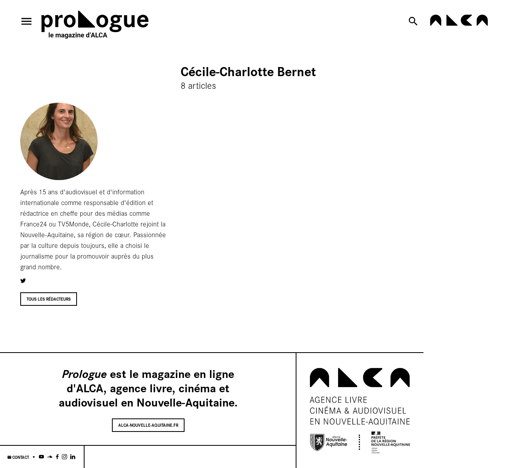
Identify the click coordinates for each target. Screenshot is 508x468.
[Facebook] (57, 457)
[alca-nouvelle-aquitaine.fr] (459, 23)
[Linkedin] (72, 457)
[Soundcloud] (49, 457)
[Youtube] (41, 457)
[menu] (26, 21)
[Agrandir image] (59, 141)
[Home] (94, 26)
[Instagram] (64, 457)
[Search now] (415, 21)
